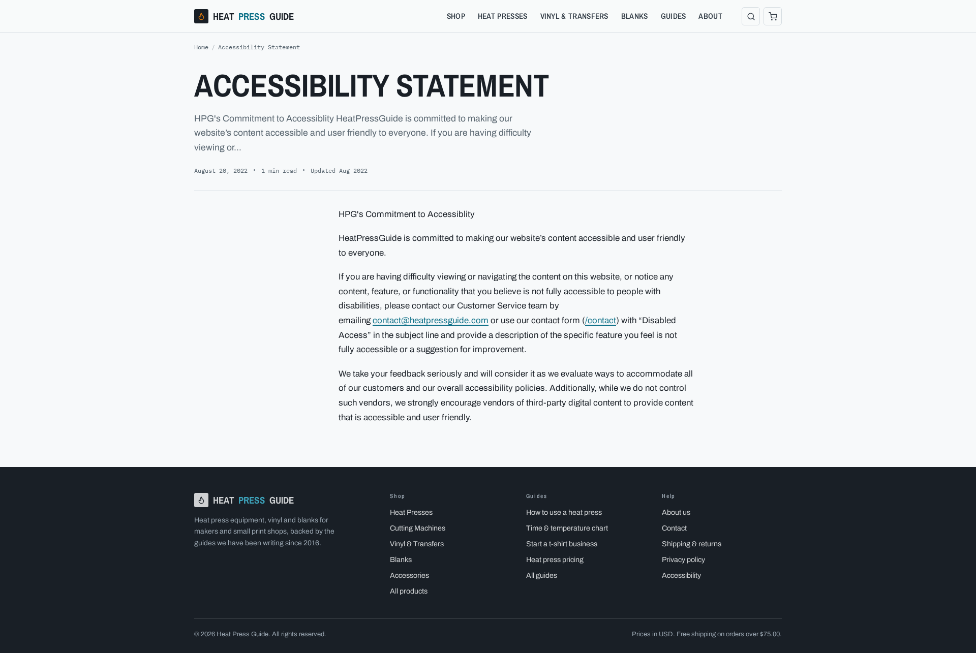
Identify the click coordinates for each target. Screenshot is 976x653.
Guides (673, 16)
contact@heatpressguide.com (431, 320)
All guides (541, 575)
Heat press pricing (555, 559)
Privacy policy (683, 559)
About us (676, 512)
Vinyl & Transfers (574, 16)
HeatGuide (253, 16)
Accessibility (681, 575)
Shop (456, 16)
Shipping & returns (691, 544)
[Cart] (773, 16)
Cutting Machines (417, 528)
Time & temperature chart (567, 528)
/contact (600, 320)
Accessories (409, 575)
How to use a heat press (564, 512)
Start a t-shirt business (561, 544)
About (710, 16)
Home (201, 47)
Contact (674, 528)
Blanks (634, 16)
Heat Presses (503, 16)
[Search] (751, 16)
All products (409, 591)
